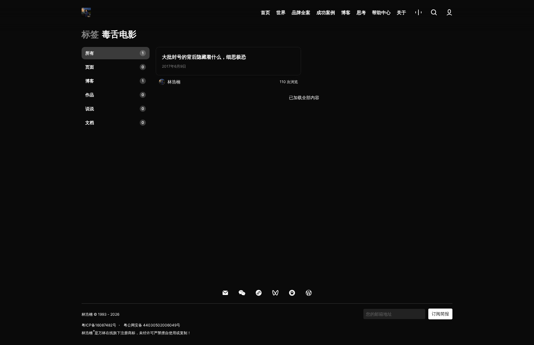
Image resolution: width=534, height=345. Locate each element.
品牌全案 (301, 12)
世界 (281, 12)
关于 (401, 12)
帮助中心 (381, 12)
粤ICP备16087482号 (99, 325)
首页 (265, 12)
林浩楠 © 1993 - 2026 (100, 314)
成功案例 (325, 12)
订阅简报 (440, 313)
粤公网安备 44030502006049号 (152, 325)
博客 (345, 12)
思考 (361, 12)
